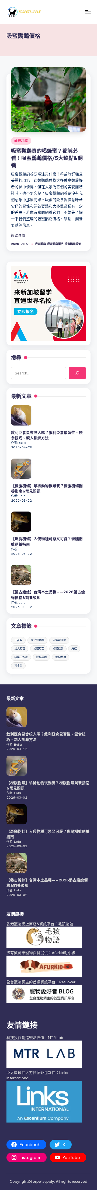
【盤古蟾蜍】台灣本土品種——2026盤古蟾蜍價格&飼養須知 (48, 594)
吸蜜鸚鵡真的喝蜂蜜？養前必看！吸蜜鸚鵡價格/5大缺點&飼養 (47, 158)
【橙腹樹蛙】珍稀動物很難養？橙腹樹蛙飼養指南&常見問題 (47, 488)
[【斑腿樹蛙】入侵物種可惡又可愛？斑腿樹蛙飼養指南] (21, 522)
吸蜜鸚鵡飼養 (73, 244)
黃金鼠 (18, 665)
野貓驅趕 (41, 657)
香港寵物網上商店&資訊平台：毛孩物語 (39, 923)
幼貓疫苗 (38, 648)
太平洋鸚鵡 (37, 640)
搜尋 (16, 358)
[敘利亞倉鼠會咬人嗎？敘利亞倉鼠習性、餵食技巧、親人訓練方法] (21, 415)
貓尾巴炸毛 (21, 657)
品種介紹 (21, 140)
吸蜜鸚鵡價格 (55, 244)
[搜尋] (77, 373)
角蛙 (74, 648)
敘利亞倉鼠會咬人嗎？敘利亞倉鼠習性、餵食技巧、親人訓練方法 (47, 435)
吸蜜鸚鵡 (40, 244)
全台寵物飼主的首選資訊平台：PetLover (40, 982)
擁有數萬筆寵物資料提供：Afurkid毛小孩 (40, 952)
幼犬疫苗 (19, 648)
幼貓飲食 (58, 648)
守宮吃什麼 (59, 640)
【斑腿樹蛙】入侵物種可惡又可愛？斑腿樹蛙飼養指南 (47, 541)
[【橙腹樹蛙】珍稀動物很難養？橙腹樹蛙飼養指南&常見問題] (21, 469)
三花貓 (18, 640)
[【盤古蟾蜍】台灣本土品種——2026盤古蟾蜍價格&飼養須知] (21, 575)
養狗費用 (60, 657)
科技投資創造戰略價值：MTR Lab (34, 1037)
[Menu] (88, 11)
